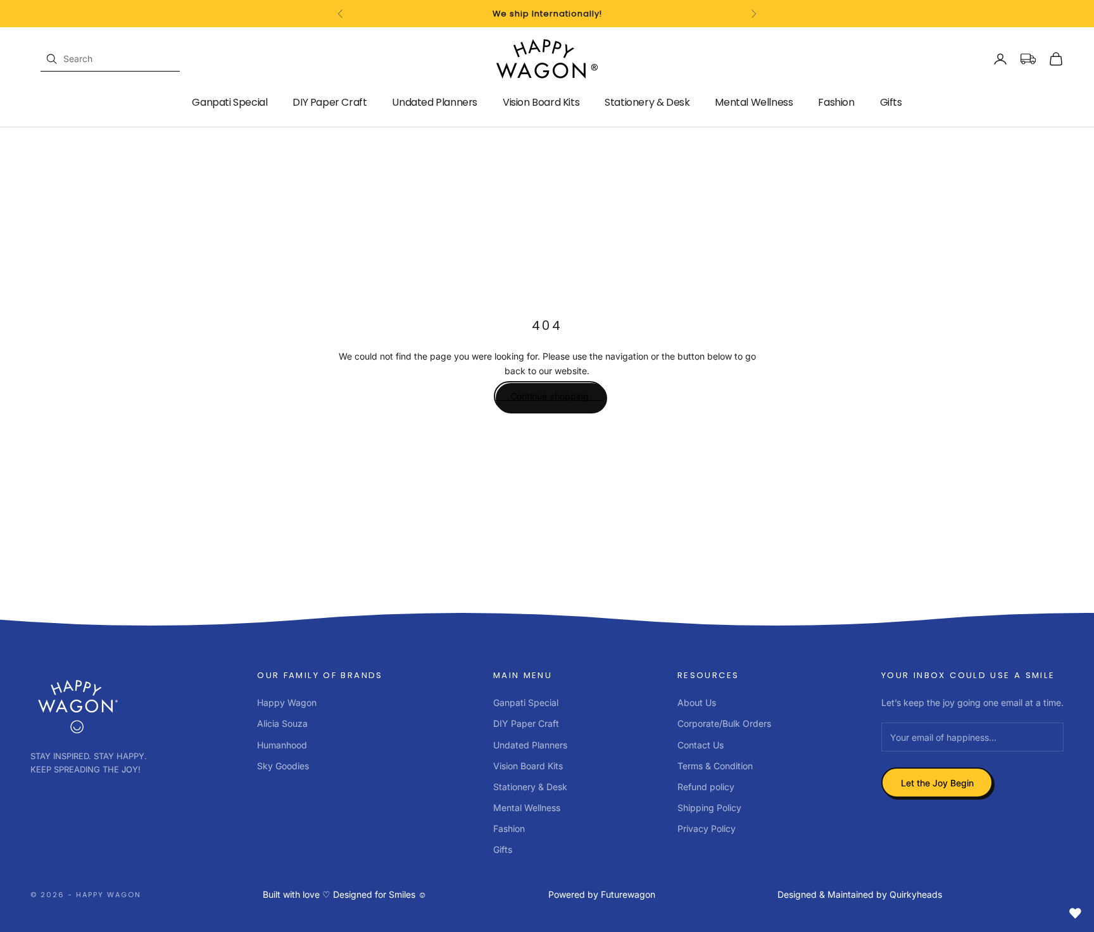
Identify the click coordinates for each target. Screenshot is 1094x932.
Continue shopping (549, 396)
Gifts (891, 102)
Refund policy (705, 786)
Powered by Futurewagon (601, 894)
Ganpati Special (229, 102)
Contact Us (700, 745)
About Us (696, 702)
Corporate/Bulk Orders (724, 723)
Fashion (836, 102)
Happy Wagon (287, 702)
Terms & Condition (715, 765)
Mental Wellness (754, 102)
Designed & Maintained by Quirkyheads (859, 894)
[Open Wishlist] (1075, 913)
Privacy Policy (706, 828)
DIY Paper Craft (329, 102)
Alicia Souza (282, 723)
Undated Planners (434, 102)
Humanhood (282, 745)
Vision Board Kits (541, 102)
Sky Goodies (283, 765)
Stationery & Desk (647, 102)
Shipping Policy (709, 807)
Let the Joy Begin (937, 783)
